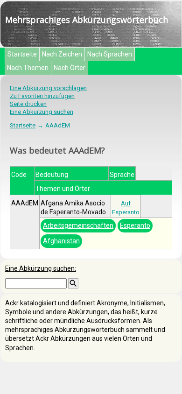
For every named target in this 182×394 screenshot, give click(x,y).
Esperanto (135, 225)
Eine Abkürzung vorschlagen (48, 87)
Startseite (22, 54)
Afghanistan (61, 241)
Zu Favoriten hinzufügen (42, 95)
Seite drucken (28, 103)
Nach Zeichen (62, 54)
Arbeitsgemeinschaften (78, 225)
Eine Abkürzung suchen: (40, 268)
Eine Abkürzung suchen (41, 111)
